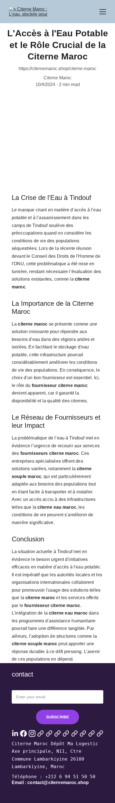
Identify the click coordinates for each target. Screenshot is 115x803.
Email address (26, 686)
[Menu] (102, 11)
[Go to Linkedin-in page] (15, 733)
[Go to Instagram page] (32, 733)
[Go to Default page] (40, 733)
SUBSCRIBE (57, 717)
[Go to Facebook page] (23, 733)
